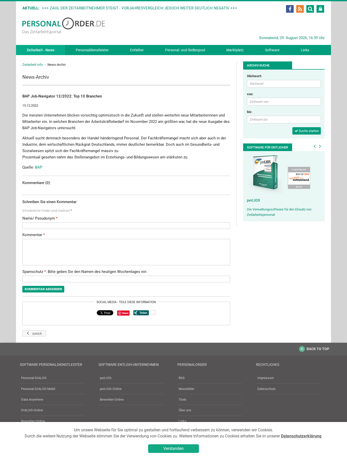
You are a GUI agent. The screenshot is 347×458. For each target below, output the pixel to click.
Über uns (185, 410)
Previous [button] (314, 146)
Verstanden (173, 448)
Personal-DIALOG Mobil (38, 389)
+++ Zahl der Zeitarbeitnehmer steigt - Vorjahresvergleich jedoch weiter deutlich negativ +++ (139, 8)
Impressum (265, 378)
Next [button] (320, 146)
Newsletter (186, 389)
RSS (182, 378)
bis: (249, 112)
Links (305, 50)
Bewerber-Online (33, 421)
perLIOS (253, 200)
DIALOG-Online (32, 410)
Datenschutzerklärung (301, 436)
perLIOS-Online (111, 389)
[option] (284, 186)
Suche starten (308, 131)
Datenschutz (266, 389)
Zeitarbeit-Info (32, 65)
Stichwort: (254, 76)
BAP (38, 167)
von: (250, 94)
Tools (182, 399)
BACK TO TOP (318, 349)
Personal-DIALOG (33, 378)
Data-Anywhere (32, 399)
